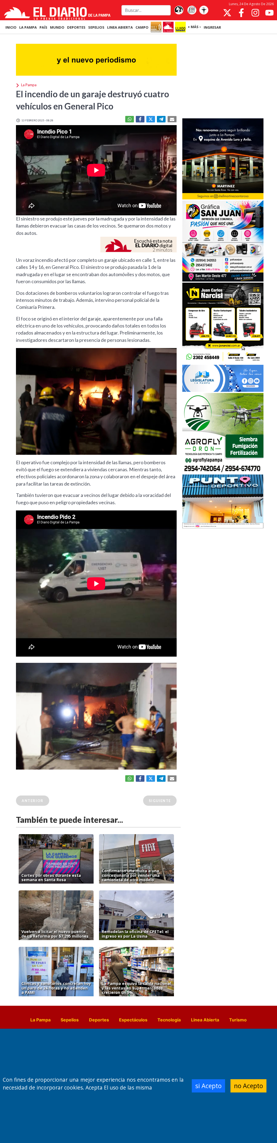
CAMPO (142, 27)
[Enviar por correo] (172, 119)
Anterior (33, 800)
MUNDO (57, 27)
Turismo (238, 1019)
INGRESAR (212, 27)
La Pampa (40, 1019)
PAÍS (43, 27)
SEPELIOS (96, 27)
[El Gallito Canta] (179, 10)
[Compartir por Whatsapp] (129, 119)
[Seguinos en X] (227, 12)
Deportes (99, 1019)
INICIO (11, 27)
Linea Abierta (205, 1019)
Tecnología (169, 1019)
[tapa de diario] (192, 10)
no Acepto (248, 1085)
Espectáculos (133, 1019)
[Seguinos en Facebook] (241, 12)
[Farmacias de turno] (204, 10)
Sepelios (70, 1019)
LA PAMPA (28, 27)
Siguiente (160, 800)
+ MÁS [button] (193, 26)
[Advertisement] (222, 76)
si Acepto (208, 1085)
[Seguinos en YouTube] (269, 12)
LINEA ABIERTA (120, 27)
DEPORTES (76, 27)
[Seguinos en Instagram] (255, 12)
